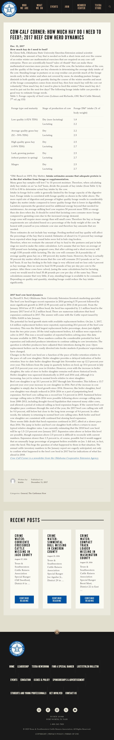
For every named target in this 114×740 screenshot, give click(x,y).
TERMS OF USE (72, 734)
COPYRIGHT (41, 734)
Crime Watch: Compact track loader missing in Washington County (88, 547)
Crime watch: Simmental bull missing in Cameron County (56, 543)
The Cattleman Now (37, 493)
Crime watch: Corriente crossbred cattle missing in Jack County (23, 545)
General (24, 493)
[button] (110, 6)
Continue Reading (27, 600)
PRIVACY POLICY (55, 734)
